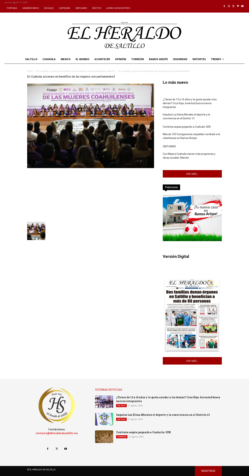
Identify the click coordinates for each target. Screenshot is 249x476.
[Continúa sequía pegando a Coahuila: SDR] (104, 436)
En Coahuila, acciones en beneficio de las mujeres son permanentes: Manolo (75, 71)
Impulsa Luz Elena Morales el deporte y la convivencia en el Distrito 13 (186, 116)
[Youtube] (242, 6)
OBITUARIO (169, 146)
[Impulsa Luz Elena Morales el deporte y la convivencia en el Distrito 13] (104, 419)
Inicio (30, 71)
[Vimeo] (238, 6)
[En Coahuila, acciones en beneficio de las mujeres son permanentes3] (90, 167)
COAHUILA (121, 436)
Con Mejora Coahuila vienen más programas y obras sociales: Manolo (189, 155)
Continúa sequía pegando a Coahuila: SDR (187, 126)
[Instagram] (229, 6)
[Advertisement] (90, 194)
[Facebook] (224, 6)
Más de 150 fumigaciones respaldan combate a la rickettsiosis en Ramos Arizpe (191, 136)
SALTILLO (121, 405)
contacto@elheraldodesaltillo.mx (57, 433)
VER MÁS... (192, 174)
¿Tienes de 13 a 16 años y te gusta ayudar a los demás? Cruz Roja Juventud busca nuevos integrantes (190, 103)
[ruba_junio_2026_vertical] (192, 240)
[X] (233, 6)
